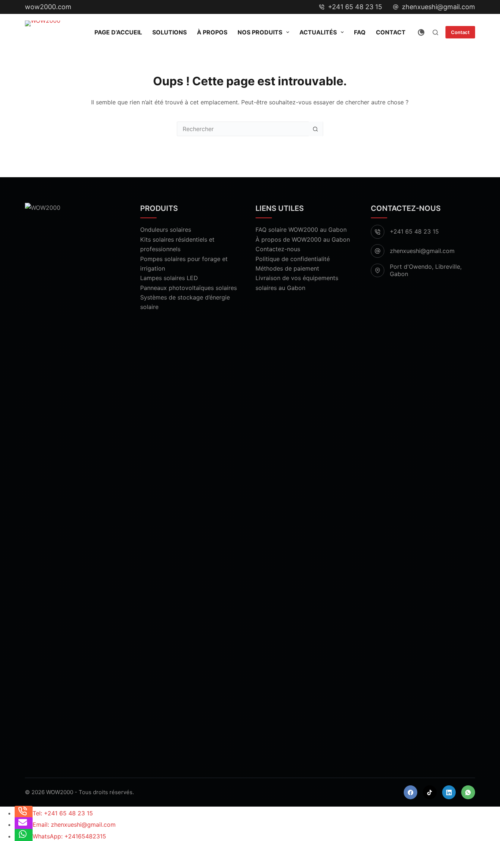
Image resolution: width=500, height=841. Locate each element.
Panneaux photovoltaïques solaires (188, 287)
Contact (391, 32)
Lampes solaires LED (169, 278)
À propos (212, 32)
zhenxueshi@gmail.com (438, 7)
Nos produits (260, 32)
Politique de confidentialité (292, 259)
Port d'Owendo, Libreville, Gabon (426, 270)
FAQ (360, 32)
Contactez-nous (277, 249)
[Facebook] (411, 792)
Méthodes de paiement (287, 268)
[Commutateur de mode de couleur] (421, 32)
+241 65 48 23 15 (355, 7)
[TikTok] (430, 792)
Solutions (169, 32)
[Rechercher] (435, 32)
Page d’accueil (118, 32)
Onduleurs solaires (165, 229)
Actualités (318, 32)
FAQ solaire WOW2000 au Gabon (301, 229)
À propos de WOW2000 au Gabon (302, 239)
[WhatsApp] (468, 792)
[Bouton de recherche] (315, 129)
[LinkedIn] (449, 792)
